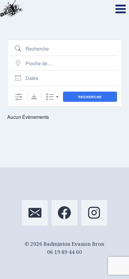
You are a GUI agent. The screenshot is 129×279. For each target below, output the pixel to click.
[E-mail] (35, 213)
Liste (50, 97)
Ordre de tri (34, 97)
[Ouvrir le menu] (120, 8)
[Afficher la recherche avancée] (18, 97)
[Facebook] (64, 213)
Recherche (90, 97)
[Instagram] (94, 213)
